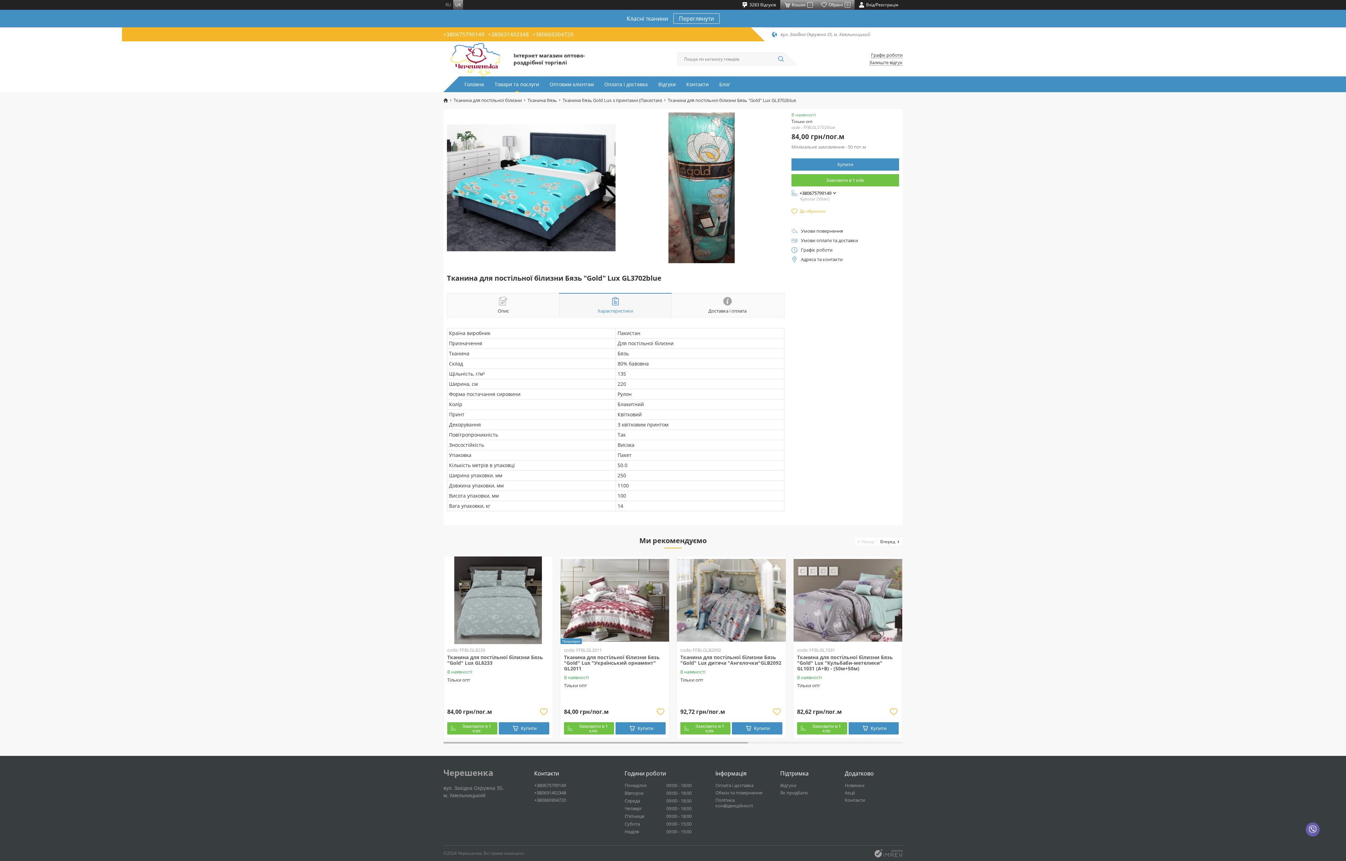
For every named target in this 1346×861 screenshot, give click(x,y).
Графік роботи (887, 55)
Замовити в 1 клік (845, 180)
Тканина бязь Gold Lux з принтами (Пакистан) (612, 100)
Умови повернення (822, 231)
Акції (850, 792)
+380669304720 (552, 34)
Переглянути (696, 18)
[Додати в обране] (544, 711)
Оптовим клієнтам (572, 84)
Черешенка (468, 772)
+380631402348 (508, 34)
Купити (845, 164)
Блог (724, 84)
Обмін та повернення (738, 792)
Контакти (697, 84)
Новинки (854, 785)
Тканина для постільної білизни (488, 100)
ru (448, 5)
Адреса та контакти (822, 259)
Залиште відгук (886, 63)
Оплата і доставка (626, 84)
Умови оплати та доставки (829, 241)
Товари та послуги (517, 84)
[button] (866, 541)
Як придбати (794, 792)
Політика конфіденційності (734, 802)
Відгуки (667, 84)
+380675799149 (463, 34)
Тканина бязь (542, 100)
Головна (474, 84)
